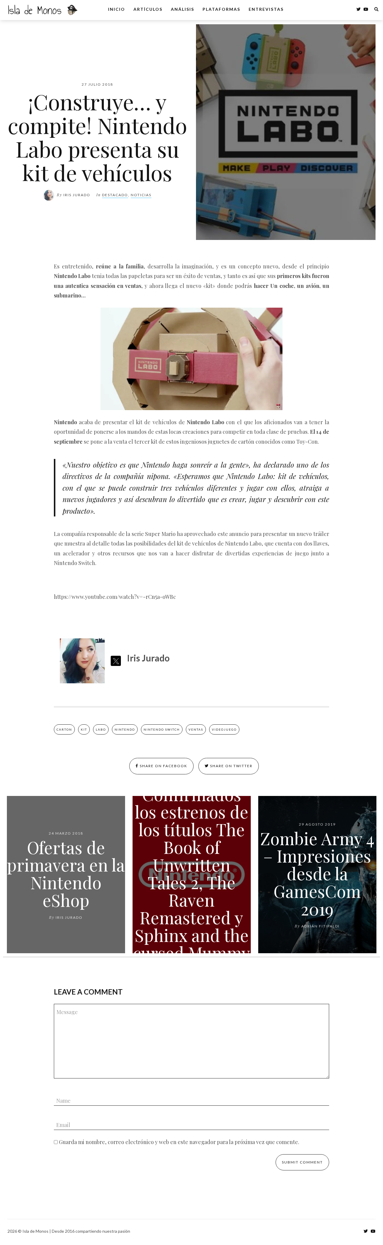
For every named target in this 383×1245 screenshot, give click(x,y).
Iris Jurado (76, 195)
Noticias (141, 195)
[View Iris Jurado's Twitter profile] (116, 661)
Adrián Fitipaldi (320, 926)
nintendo (125, 729)
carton (64, 729)
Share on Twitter (231, 766)
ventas (196, 729)
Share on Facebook (163, 766)
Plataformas (221, 9)
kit (84, 729)
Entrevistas (266, 9)
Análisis (182, 9)
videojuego (224, 729)
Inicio (116, 9)
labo (101, 729)
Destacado (115, 195)
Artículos (147, 9)
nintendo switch (162, 729)
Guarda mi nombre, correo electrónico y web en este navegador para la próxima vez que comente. (179, 1142)
